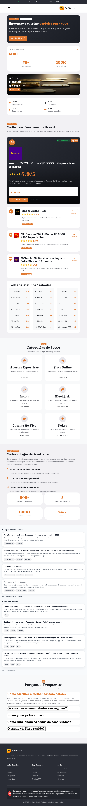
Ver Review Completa (19, 199)
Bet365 (35, 776)
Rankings (10, 772)
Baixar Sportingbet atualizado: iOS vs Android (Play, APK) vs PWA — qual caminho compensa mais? (41, 654)
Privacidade (62, 772)
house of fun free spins (13, 566)
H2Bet (34, 769)
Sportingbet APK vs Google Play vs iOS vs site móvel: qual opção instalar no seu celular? (39, 638)
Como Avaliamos (39, 38)
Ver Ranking (17, 38)
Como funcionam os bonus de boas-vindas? (39, 722)
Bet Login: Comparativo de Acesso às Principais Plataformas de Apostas (33, 622)
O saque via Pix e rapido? (26, 728)
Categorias (11, 776)
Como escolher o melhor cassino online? (37, 694)
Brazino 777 (36, 779)
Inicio (9, 769)
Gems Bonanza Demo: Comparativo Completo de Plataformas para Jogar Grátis (36, 606)
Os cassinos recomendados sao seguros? (37, 708)
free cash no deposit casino (15, 582)
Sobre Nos (11, 779)
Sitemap (61, 779)
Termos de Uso (63, 769)
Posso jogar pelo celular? (25, 715)
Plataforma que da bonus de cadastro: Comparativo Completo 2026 (31, 535)
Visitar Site (35, 199)
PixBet (34, 772)
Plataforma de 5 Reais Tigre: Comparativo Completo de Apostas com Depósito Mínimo (39, 551)
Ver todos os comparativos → (12, 596)
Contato (61, 776)
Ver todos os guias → (9, 670)
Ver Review (16, 89)
